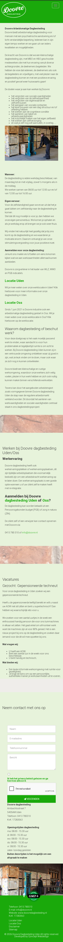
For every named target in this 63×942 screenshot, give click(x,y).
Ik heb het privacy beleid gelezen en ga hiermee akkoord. (27, 779)
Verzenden (32, 799)
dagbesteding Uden (21, 500)
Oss (45, 500)
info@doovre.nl (30, 532)
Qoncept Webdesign (38, 936)
